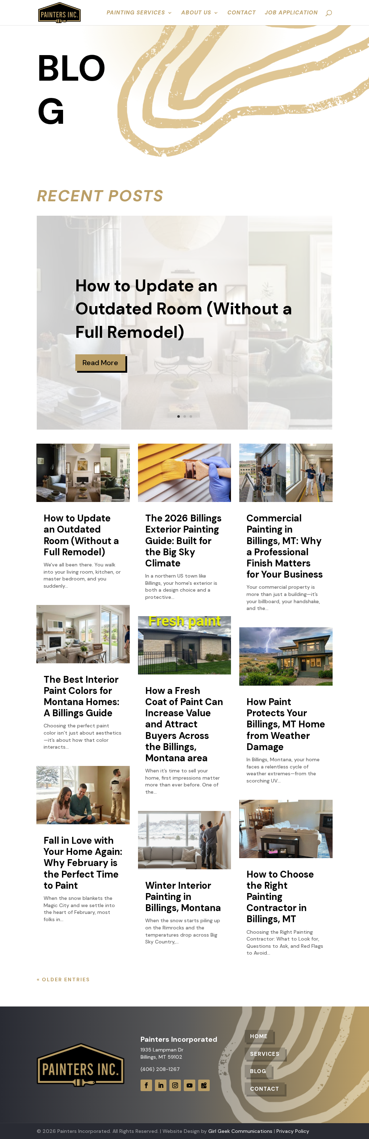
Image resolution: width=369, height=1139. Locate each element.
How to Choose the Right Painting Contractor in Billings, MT (280, 896)
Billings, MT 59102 (161, 1057)
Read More (100, 362)
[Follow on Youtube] (189, 1085)
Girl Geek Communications (240, 1131)
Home (259, 1036)
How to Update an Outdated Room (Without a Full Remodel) (183, 309)
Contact (241, 13)
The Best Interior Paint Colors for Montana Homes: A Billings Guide (81, 696)
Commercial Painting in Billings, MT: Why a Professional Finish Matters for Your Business (284, 546)
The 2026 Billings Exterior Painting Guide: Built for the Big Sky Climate (183, 540)
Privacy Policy (292, 1131)
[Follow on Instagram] (175, 1085)
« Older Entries (63, 979)
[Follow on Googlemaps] (204, 1085)
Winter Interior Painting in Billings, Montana (183, 896)
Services (265, 1054)
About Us (196, 13)
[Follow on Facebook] (146, 1085)
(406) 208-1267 (160, 1069)
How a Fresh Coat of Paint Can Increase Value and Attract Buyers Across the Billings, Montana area (184, 724)
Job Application (291, 13)
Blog (258, 1071)
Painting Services (136, 13)
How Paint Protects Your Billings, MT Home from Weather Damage (285, 724)
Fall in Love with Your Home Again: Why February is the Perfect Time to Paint (83, 863)
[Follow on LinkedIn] (160, 1085)
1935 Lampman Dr (162, 1049)
